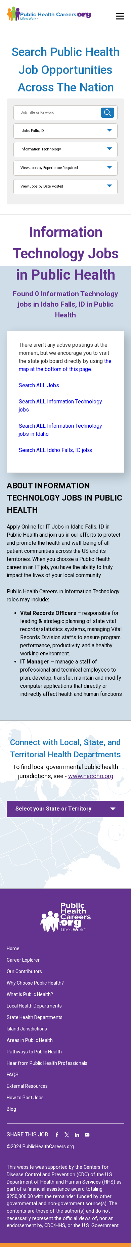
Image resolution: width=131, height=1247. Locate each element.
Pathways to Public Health (34, 1051)
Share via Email (87, 1135)
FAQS (12, 1074)
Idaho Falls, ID (32, 131)
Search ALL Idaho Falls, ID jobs (55, 450)
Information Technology (40, 149)
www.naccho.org (90, 776)
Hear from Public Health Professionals (47, 1063)
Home (13, 948)
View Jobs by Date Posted (41, 186)
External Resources (27, 1086)
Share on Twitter (67, 1135)
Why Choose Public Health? (35, 983)
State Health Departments (34, 1017)
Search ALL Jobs (39, 385)
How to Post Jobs (25, 1097)
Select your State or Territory (53, 808)
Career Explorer (23, 960)
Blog (11, 1109)
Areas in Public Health (30, 1040)
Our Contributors (24, 971)
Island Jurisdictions (27, 1028)
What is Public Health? (30, 994)
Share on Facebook (57, 1135)
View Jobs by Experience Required (49, 168)
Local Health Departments (34, 1006)
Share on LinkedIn (77, 1135)
